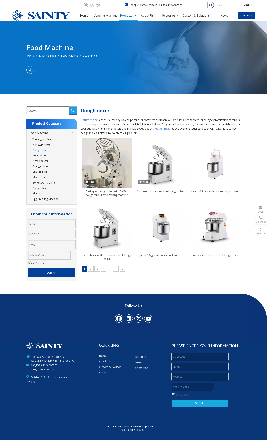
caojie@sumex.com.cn (144, 5)
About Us (104, 361)
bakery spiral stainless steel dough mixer (214, 255)
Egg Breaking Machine (45, 199)
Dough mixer (40, 150)
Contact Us (246, 15)
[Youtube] (98, 4)
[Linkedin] (128, 318)
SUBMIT (52, 272)
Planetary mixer (41, 144)
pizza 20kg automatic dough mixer (160, 255)
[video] (107, 178)
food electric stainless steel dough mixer (160, 191)
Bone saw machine (43, 182)
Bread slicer (39, 155)
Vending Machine (42, 139)
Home (102, 355)
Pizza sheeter (40, 161)
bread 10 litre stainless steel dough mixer (215, 191)
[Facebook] (85, 4)
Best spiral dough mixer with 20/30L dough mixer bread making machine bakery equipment (107, 193)
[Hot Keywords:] (210, 5)
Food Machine (38, 133)
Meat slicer (38, 177)
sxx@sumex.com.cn (171, 5)
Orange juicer (40, 166)
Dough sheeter (41, 188)
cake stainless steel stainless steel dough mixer (107, 256)
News (138, 362)
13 (115, 269)
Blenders (37, 193)
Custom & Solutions (111, 367)
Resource (104, 372)
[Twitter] (92, 4)
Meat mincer (39, 171)
